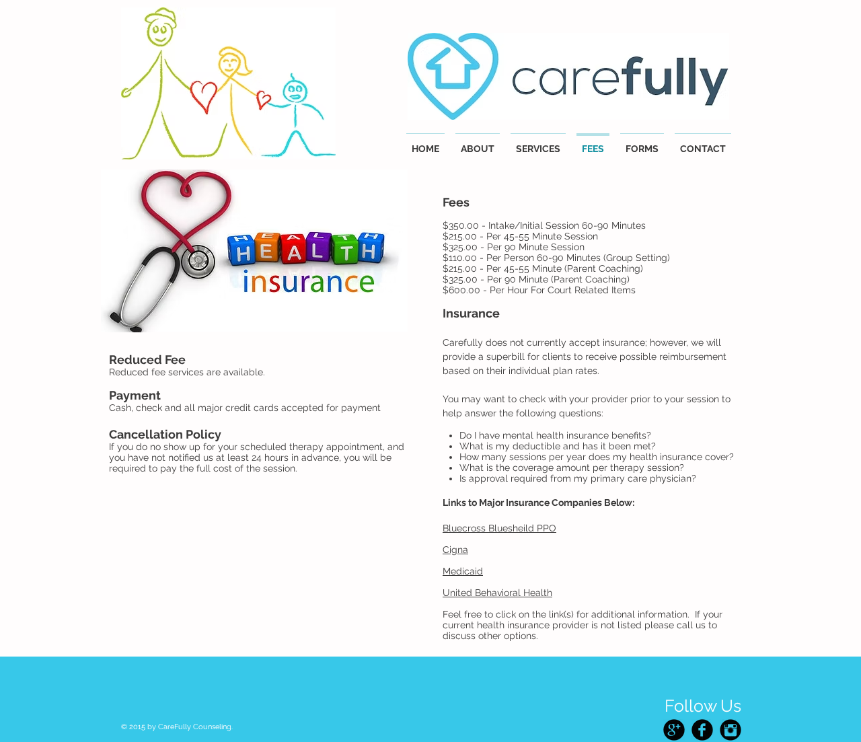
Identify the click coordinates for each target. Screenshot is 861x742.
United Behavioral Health (497, 592)
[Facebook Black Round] (702, 730)
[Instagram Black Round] (730, 730)
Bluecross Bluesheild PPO (499, 528)
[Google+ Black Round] (674, 730)
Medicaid (463, 571)
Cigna (455, 549)
